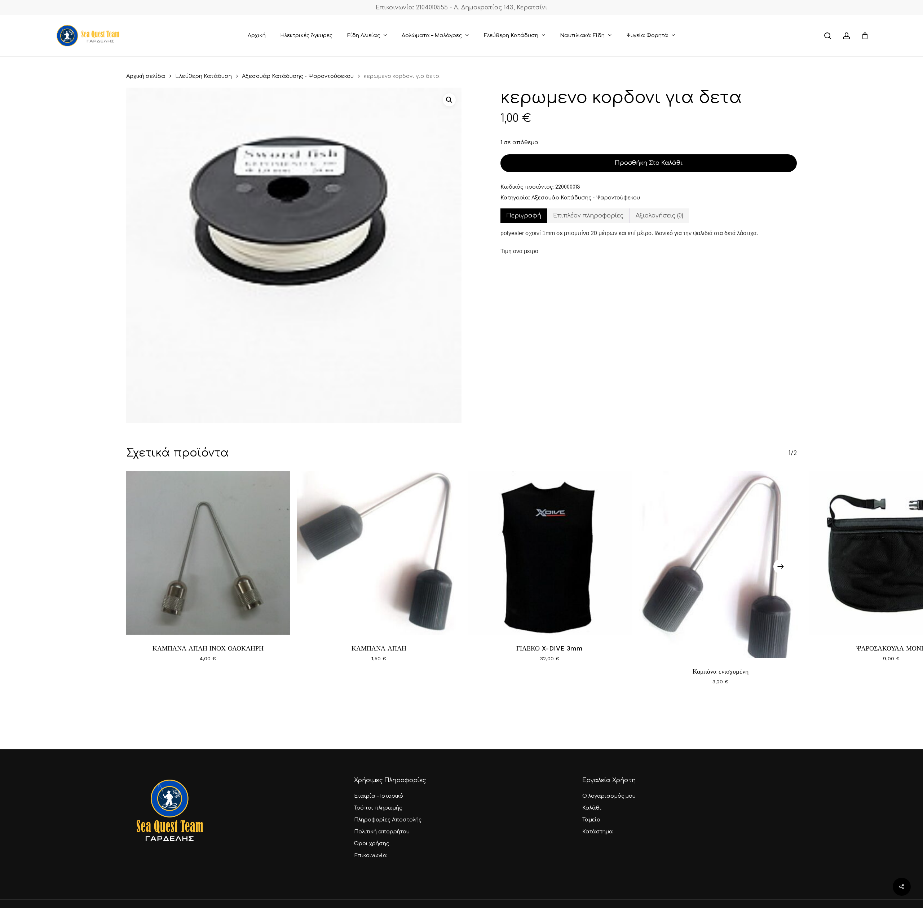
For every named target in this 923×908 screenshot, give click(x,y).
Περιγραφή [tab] (523, 215)
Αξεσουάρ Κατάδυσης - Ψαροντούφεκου (298, 76)
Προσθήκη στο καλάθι (649, 163)
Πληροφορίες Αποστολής (387, 820)
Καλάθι (591, 808)
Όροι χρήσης (371, 843)
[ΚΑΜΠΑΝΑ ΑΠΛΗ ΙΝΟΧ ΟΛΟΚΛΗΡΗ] (208, 553)
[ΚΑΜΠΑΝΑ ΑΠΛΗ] (379, 553)
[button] (449, 99)
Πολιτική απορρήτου (382, 831)
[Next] (780, 566)
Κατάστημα (597, 831)
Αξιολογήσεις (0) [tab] (659, 215)
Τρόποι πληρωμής (378, 808)
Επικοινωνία (370, 855)
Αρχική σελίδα (145, 76)
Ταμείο (591, 820)
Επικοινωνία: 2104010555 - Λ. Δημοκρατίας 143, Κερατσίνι (461, 7)
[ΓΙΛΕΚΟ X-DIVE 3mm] (550, 553)
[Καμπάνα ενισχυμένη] (720, 564)
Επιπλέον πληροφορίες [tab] (588, 215)
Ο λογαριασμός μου (609, 796)
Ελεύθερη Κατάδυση (203, 76)
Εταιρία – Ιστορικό (378, 796)
